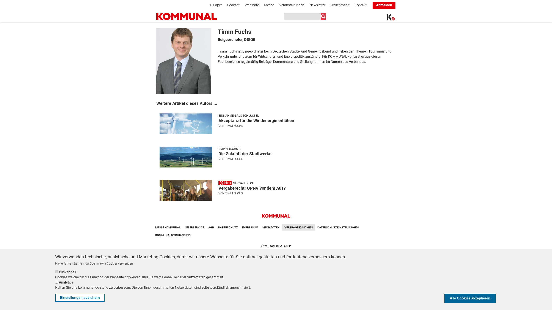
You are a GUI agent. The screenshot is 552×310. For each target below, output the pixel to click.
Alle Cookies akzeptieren (470, 298)
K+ (389, 17)
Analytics (66, 282)
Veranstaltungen (291, 5)
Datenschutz (228, 227)
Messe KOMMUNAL (167, 227)
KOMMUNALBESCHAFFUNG (173, 235)
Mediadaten (270, 227)
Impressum (250, 227)
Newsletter (317, 5)
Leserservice (194, 227)
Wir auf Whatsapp (277, 245)
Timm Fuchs (234, 125)
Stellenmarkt (340, 5)
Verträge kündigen (298, 227)
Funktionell (67, 272)
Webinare (252, 5)
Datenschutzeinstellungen (338, 227)
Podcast (233, 5)
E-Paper (216, 5)
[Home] (186, 16)
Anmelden (384, 5)
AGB (211, 227)
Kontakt (361, 5)
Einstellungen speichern (80, 297)
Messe (269, 5)
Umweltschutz (230, 148)
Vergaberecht (244, 183)
